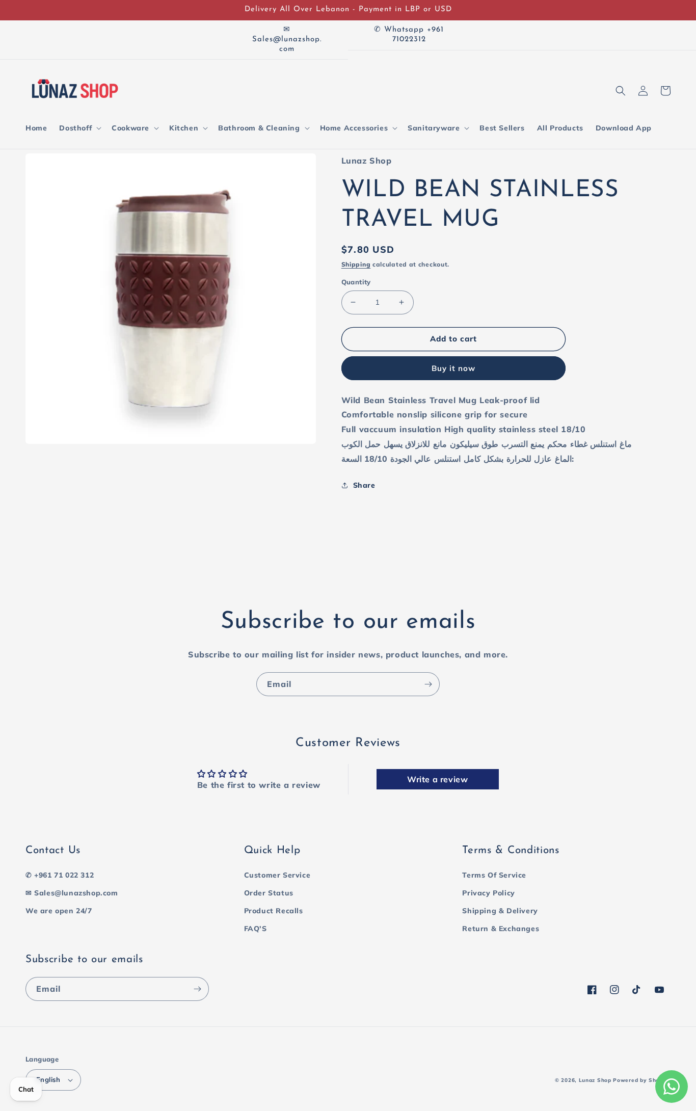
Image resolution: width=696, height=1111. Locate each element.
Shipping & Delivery (500, 910)
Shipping (356, 264)
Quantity (356, 282)
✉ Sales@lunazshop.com (71, 892)
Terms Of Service (494, 875)
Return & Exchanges (500, 928)
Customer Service (277, 875)
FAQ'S (255, 928)
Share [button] (364, 485)
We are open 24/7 (58, 910)
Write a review (437, 779)
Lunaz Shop (595, 1080)
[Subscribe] (428, 684)
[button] (79, 128)
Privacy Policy (488, 892)
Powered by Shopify (642, 1080)
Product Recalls (273, 910)
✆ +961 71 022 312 (59, 875)
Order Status (268, 892)
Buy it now (453, 368)
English (48, 1079)
